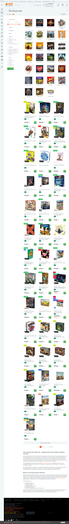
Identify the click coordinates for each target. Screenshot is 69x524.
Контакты (42, 499)
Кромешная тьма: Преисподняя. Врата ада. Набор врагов (29, 361)
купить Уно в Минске (61, 477)
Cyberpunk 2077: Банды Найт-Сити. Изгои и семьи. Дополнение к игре (30, 117)
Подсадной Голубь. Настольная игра (28, 239)
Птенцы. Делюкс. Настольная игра (45, 312)
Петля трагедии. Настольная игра (30, 190)
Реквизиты (48, 499)
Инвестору (43, 500)
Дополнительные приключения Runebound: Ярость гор (59, 409)
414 (52, 446)
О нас (7, 1)
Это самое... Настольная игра (30, 165)
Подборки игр (30, 1)
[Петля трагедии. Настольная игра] (30, 181)
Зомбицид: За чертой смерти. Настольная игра (45, 141)
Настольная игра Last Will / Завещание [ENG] (44, 409)
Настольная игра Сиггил (29, 433)
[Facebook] (30, 513)
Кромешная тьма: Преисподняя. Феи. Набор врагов (59, 336)
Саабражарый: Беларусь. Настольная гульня (29, 263)
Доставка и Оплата (13, 1)
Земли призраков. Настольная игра (30, 141)
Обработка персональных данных (20, 500)
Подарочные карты (46, 1)
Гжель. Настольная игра (43, 165)
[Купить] (35, 122)
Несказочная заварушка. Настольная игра (59, 214)
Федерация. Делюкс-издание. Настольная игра (60, 190)
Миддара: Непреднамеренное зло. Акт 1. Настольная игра (60, 288)
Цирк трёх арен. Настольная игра (30, 214)
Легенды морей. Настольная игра (59, 263)
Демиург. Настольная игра (44, 116)
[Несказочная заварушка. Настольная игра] (60, 205)
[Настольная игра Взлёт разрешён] (60, 376)
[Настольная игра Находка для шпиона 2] (30, 327)
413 (49, 446)
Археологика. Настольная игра (44, 214)
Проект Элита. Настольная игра (44, 190)
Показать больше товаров (45, 442)
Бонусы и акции (38, 1)
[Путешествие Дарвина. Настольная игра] (60, 230)
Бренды (36, 499)
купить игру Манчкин (46, 463)
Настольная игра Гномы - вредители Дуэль (44, 385)
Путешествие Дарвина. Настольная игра (58, 239)
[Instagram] (27, 513)
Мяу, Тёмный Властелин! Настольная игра (44, 288)
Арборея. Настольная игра (59, 165)
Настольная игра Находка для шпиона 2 (30, 336)
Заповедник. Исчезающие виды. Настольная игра (44, 239)
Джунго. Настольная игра (59, 116)
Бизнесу (53, 499)
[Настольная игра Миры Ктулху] (30, 400)
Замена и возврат (8, 500)
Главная (2, 1)
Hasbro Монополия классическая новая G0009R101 (58, 312)
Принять (63, 522)
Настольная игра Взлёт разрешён (58, 385)
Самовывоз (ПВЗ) (22, 1)
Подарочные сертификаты (28, 499)
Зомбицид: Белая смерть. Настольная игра (29, 288)
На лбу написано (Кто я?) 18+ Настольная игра (45, 263)
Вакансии (59, 499)
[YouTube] (33, 513)
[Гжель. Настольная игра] (45, 157)
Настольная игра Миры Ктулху (30, 408)
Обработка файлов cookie (34, 500)
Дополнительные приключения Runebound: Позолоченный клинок (29, 385)
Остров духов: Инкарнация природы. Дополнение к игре (59, 141)
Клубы (53, 1)
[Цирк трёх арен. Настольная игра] (30, 205)
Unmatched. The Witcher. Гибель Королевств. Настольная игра (29, 312)
